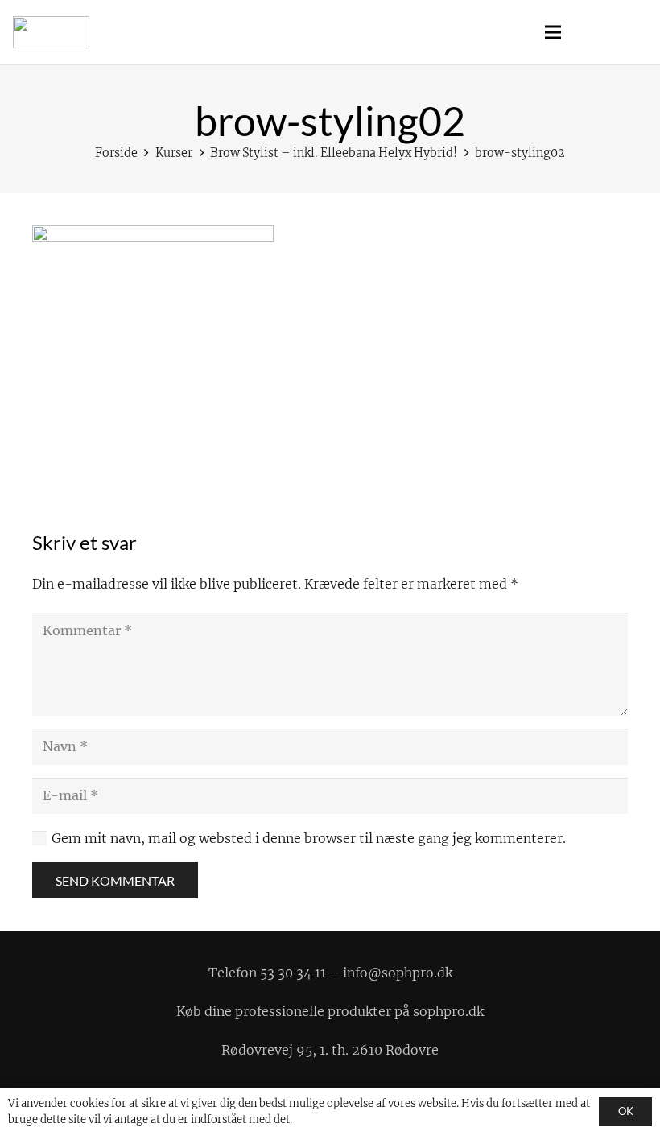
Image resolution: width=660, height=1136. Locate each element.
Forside (116, 153)
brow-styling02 (520, 153)
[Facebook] (603, 32)
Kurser (173, 153)
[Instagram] (632, 32)
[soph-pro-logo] (51, 32)
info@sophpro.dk (397, 973)
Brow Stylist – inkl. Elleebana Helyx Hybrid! (333, 153)
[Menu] (552, 32)
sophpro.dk (448, 1011)
